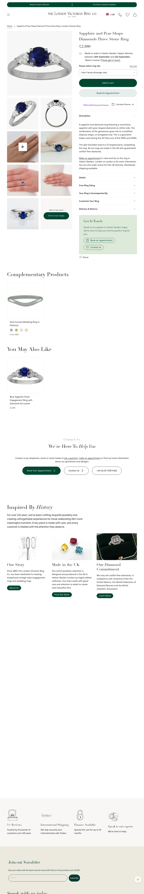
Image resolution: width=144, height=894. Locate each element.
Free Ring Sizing (87, 185)
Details (82, 177)
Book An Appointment (108, 93)
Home (9, 26)
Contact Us (95, 247)
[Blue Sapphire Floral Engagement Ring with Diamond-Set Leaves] (25, 375)
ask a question (71, 458)
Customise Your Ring (89, 201)
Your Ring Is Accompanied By (93, 193)
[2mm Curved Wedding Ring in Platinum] (25, 301)
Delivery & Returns (88, 209)
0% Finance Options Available (104, 5)
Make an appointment (90, 158)
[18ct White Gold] (21, 330)
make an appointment (90, 458)
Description (84, 115)
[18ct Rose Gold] (26, 330)
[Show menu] (8, 14)
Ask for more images (56, 216)
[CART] (135, 14)
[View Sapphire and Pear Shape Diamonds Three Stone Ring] (23, 147)
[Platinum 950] (11, 330)
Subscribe (74, 878)
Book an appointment (101, 240)
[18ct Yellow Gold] (16, 330)
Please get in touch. (111, 60)
